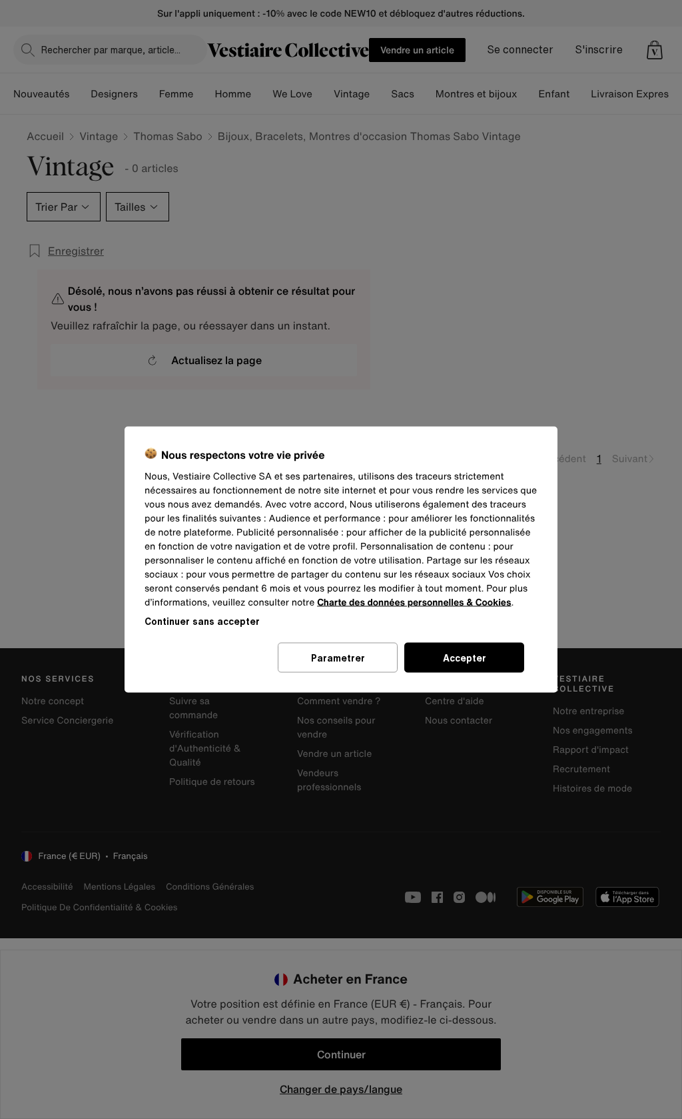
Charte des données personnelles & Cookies (414, 603)
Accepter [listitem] (464, 658)
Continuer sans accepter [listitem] (202, 621)
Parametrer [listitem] (338, 658)
